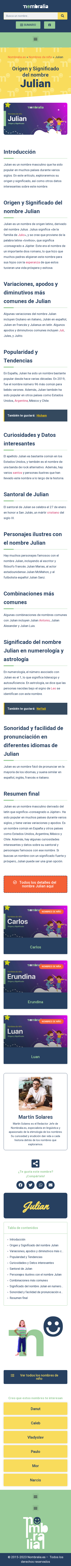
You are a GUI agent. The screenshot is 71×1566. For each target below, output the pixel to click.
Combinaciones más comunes (29, 1280)
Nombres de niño (40, 57)
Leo (53, 688)
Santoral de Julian (21, 1268)
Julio (21, 235)
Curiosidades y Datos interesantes (32, 1263)
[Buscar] (62, 15)
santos (17, 472)
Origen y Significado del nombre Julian (34, 1245)
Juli (61, 330)
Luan (35, 1057)
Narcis (35, 1480)
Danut (35, 1409)
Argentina (21, 400)
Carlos (35, 947)
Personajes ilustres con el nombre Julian (36, 1274)
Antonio (44, 620)
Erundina (35, 1002)
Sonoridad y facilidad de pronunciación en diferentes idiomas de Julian (37, 1292)
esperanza (33, 262)
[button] (36, 39)
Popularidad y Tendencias (26, 1257)
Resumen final (19, 1298)
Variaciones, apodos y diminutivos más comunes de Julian (37, 1251)
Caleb (35, 1423)
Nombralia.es (17, 57)
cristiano (53, 512)
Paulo (35, 1451)
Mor (35, 1466)
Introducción (17, 1239)
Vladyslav (35, 1437)
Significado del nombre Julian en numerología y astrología (37, 1286)
